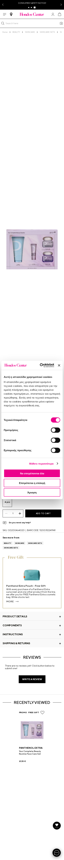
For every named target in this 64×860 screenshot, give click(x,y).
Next (61, 5)
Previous (2, 5)
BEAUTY (7, 543)
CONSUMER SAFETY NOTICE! (32, 3)
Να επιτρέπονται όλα (32, 473)
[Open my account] (53, 14)
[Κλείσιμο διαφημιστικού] (59, 365)
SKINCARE (19, 543)
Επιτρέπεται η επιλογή (32, 483)
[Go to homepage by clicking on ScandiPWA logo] (32, 14)
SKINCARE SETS (35, 543)
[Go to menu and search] (5, 14)
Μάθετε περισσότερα (41, 463)
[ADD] (19, 513)
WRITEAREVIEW (32, 679)
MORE (10, 601)
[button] (2, 23)
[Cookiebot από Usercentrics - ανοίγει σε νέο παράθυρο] (40, 365)
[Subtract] (6, 513)
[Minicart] (59, 14)
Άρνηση (32, 492)
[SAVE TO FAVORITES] (42, 712)
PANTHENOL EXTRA (31, 748)
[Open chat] (57, 853)
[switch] (55, 430)
